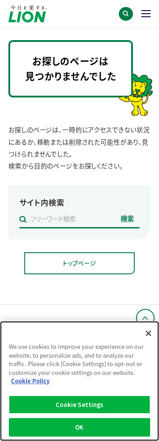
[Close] (148, 333)
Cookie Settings (80, 404)
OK (79, 427)
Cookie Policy (30, 381)
